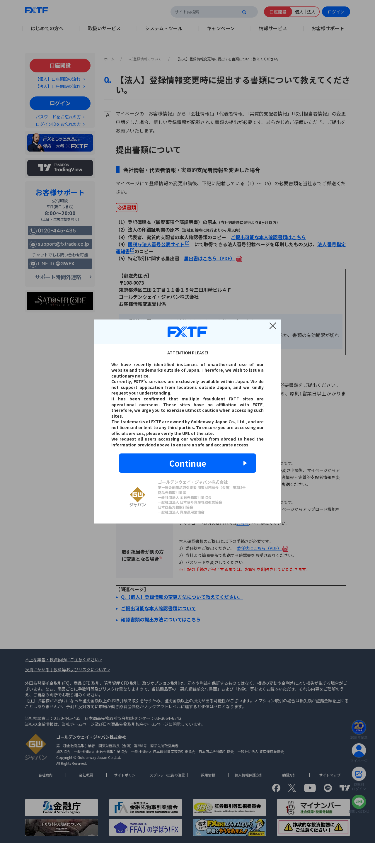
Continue (187, 463)
